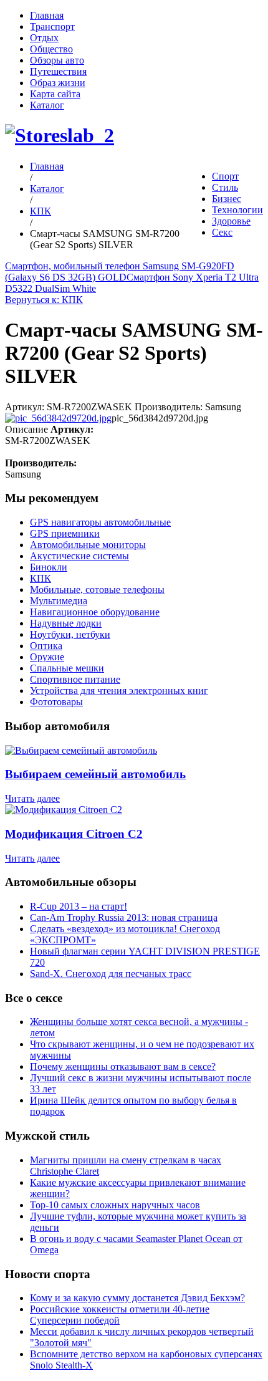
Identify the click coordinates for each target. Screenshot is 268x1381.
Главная (47, 15)
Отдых (44, 37)
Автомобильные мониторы (88, 544)
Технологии (237, 210)
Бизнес (226, 198)
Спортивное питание (75, 679)
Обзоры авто (57, 60)
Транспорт (52, 26)
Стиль (225, 187)
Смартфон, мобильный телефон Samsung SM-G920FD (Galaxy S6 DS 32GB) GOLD (119, 271)
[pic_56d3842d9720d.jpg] (58, 418)
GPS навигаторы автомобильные (100, 522)
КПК (40, 211)
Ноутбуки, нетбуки (70, 634)
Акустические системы (79, 556)
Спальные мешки (67, 668)
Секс (222, 232)
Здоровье (231, 221)
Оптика (46, 645)
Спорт (225, 176)
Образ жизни (57, 82)
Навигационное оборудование (95, 612)
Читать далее (32, 798)
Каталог (47, 105)
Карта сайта (55, 94)
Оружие (47, 657)
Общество (51, 49)
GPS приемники (65, 533)
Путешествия (58, 71)
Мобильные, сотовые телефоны (97, 589)
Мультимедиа (58, 600)
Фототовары (56, 701)
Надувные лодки (66, 623)
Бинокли (48, 567)
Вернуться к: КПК (44, 299)
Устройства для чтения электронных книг (119, 690)
